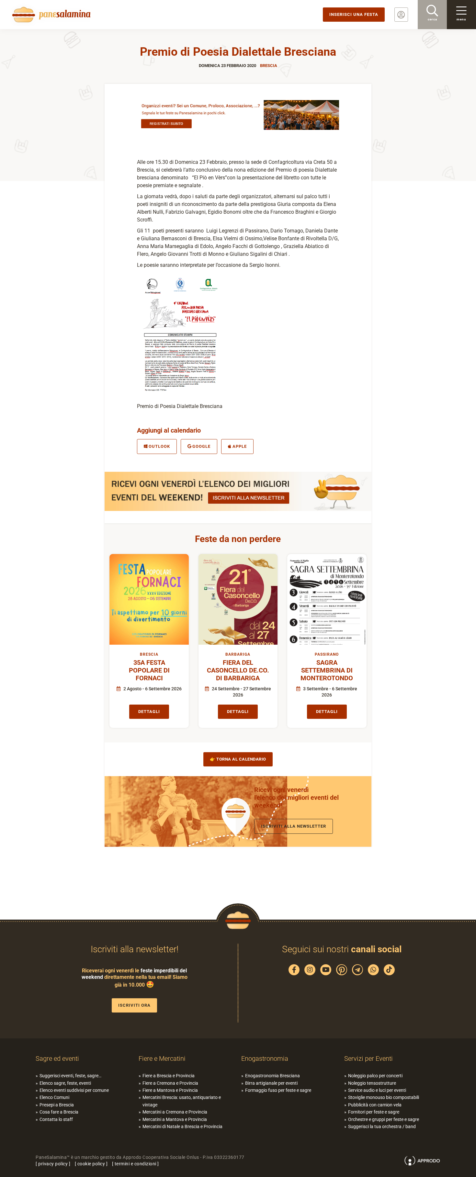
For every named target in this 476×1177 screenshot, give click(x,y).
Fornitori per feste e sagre (373, 1112)
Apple (239, 446)
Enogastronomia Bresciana (272, 1075)
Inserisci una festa (353, 14)
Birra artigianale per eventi (271, 1083)
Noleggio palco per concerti (375, 1075)
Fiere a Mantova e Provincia (170, 1090)
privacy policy (53, 1163)
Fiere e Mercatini (162, 1058)
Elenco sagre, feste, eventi (65, 1083)
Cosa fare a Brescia (59, 1112)
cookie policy (91, 1163)
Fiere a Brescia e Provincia (168, 1075)
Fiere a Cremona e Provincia (170, 1083)
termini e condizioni (135, 1163)
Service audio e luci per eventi (377, 1090)
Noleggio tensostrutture (372, 1083)
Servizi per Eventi (368, 1058)
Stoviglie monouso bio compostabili (383, 1097)
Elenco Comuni (54, 1097)
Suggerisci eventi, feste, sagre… (70, 1075)
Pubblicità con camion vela (375, 1104)
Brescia (268, 65)
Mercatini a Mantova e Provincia (174, 1119)
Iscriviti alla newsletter (293, 826)
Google (201, 446)
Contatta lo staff (56, 1119)
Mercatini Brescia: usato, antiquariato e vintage (181, 1101)
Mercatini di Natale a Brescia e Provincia (182, 1126)
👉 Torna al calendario (238, 759)
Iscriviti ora (134, 1005)
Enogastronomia (264, 1058)
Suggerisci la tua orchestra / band (382, 1126)
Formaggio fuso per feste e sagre (278, 1090)
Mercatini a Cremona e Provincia (174, 1112)
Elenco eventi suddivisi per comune (74, 1090)
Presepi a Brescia (57, 1104)
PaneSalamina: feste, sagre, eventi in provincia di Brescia (50, 14)
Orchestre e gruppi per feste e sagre (383, 1119)
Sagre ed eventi (57, 1058)
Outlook (159, 446)
